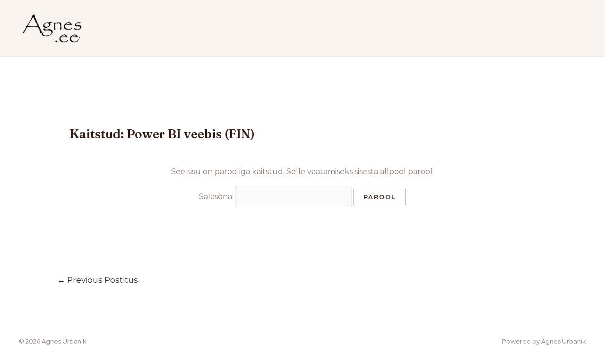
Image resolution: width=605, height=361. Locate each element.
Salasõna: (217, 196)
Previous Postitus (97, 280)
